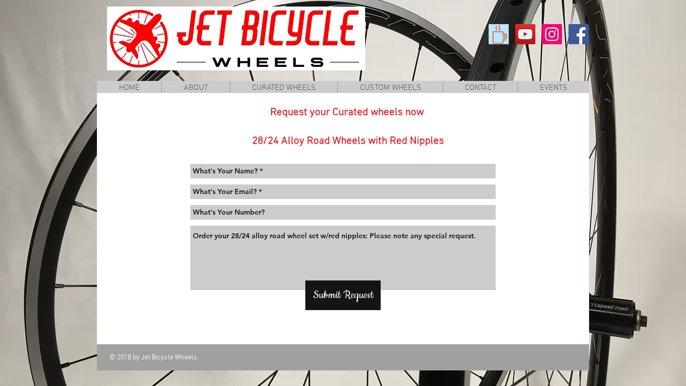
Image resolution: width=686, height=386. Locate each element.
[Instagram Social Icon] (552, 34)
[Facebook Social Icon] (578, 34)
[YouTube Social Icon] (525, 34)
